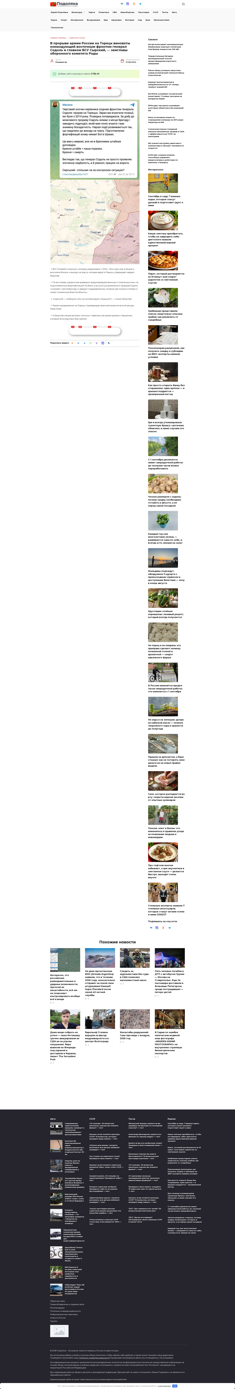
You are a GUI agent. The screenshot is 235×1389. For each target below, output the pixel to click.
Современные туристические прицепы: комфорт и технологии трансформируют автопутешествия (74, 1128)
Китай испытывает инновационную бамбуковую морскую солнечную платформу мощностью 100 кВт (165, 46)
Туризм (53, 1321)
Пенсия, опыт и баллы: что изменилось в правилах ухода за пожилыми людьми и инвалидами (166, 833)
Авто (174, 12)
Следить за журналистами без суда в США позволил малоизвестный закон (134, 975)
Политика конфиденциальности (65, 1311)
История (129, 20)
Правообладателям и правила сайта (67, 1304)
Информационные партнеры (64, 1314)
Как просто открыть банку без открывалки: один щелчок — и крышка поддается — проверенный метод (166, 389)
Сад (140, 20)
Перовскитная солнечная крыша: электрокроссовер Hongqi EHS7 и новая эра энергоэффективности (73, 1235)
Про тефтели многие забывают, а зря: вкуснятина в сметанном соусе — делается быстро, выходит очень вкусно (166, 871)
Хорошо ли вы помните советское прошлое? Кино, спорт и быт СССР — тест (106, 1167)
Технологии (57, 27)
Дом (148, 20)
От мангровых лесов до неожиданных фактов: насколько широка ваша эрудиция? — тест (144, 1178)
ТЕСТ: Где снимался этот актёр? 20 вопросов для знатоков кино (145, 1210)
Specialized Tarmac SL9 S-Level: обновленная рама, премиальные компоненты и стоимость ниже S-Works (74, 1254)
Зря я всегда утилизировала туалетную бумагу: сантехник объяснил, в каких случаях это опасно (166, 427)
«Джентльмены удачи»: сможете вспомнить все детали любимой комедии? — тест (104, 1200)
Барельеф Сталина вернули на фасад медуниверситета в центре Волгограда (97, 1037)
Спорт (64, 20)
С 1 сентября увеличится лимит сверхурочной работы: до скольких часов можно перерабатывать (165, 464)
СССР (155, 12)
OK (175, 1386)
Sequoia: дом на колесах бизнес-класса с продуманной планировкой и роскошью (72, 1166)
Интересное (77, 20)
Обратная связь (57, 1301)
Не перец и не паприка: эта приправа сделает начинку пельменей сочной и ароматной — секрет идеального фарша (164, 651)
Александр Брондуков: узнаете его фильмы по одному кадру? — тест (145, 1135)
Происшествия (161, 20)
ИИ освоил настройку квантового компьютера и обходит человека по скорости (166, 145)
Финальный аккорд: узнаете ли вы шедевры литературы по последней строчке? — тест (145, 1125)
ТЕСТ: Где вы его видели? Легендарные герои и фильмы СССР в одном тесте (145, 1219)
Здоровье (116, 20)
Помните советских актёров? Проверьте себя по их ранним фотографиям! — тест (103, 1189)
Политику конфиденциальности (94, 1358)
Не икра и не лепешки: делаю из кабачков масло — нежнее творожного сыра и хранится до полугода (166, 724)
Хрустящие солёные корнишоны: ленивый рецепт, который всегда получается (166, 614)
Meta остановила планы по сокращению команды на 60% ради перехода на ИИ (165, 119)
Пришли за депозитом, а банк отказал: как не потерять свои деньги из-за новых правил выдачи (166, 761)
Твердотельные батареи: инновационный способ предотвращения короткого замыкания (162, 60)
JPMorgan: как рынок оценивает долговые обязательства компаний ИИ (165, 108)
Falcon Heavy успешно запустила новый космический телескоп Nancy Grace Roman (166, 72)
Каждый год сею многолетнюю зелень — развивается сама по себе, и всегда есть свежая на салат (165, 538)
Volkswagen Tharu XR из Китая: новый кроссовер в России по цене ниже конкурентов (74, 1289)
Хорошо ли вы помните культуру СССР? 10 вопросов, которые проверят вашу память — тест (104, 1136)
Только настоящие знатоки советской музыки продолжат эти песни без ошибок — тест (105, 1211)
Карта (92, 12)
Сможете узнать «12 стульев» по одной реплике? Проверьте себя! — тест (106, 1178)
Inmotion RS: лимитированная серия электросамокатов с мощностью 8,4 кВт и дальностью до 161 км (74, 1147)
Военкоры (77, 12)
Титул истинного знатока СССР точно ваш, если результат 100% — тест (105, 1222)
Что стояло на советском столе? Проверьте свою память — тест (104, 1157)
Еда (106, 20)
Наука (54, 20)
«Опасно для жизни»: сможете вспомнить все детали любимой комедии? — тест (104, 1147)
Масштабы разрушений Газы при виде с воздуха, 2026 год (135, 1035)
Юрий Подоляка (59, 12)
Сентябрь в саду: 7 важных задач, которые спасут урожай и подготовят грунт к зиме (165, 201)
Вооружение (93, 20)
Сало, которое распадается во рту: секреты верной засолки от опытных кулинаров (166, 797)
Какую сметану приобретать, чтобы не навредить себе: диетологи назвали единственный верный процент (165, 239)
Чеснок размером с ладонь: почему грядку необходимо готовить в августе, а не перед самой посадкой (164, 501)
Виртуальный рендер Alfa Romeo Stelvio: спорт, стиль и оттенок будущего (74, 1197)
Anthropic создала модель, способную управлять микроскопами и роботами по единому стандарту (163, 159)
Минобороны (127, 12)
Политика (104, 12)
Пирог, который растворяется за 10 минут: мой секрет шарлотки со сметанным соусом (166, 278)
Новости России (58, 1318)
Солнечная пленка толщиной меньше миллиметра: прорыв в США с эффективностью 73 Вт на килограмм (166, 133)
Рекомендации (57, 1308)
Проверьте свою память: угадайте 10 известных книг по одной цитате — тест (145, 1189)
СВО (115, 12)
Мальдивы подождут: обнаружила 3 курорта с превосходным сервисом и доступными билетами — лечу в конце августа (166, 577)
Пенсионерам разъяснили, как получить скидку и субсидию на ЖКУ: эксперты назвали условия (166, 352)
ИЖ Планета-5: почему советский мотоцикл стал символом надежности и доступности (73, 1272)
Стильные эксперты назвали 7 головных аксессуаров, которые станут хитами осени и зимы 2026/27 (166, 910)
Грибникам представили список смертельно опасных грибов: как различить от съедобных (165, 315)
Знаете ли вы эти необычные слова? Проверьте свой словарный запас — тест (145, 1145)
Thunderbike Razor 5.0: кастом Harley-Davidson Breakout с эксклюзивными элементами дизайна (74, 1182)
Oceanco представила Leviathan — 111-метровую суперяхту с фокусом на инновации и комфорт (74, 1216)
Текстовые (143, 12)
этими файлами (164, 1386)
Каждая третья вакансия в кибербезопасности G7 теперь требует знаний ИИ (163, 84)
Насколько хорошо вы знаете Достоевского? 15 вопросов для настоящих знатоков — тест (144, 1156)
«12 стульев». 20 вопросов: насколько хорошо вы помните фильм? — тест (103, 1125)
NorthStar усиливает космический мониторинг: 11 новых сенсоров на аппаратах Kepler (165, 96)
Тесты (165, 12)
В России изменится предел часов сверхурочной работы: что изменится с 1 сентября (165, 688)
